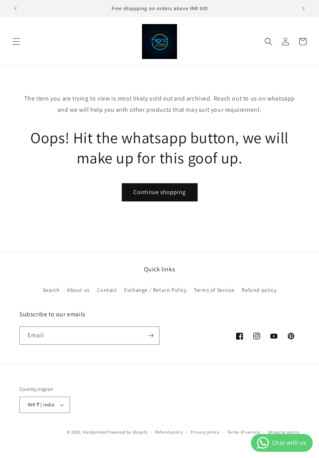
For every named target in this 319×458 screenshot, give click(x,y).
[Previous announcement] (15, 8)
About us (78, 289)
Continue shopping (159, 192)
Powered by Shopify (128, 432)
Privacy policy (205, 432)
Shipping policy (284, 432)
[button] (16, 41)
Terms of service (243, 432)
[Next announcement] (303, 8)
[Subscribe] (150, 335)
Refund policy (259, 289)
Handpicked (94, 432)
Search (51, 289)
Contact (107, 289)
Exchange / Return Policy (155, 289)
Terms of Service (214, 289)
